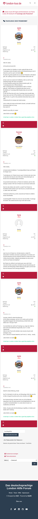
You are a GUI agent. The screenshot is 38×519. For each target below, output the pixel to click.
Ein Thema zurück (9, 440)
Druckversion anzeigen (12, 453)
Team (15, 493)
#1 (3, 58)
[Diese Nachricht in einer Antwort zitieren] (3, 126)
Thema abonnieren (11, 456)
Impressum (25, 493)
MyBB (30, 496)
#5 (3, 386)
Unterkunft (11, 14)
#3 (3, 245)
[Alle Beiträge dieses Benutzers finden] (3, 123)
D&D (17, 496)
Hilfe (19, 493)
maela (19, 28)
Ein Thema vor (18, 440)
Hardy (19, 215)
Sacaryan (19, 132)
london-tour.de (9, 12)
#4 (3, 312)
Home (10, 493)
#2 (3, 162)
